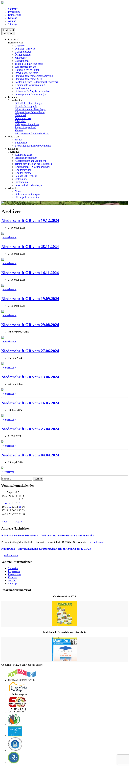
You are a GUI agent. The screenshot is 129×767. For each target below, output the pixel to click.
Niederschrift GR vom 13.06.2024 (30, 377)
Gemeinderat (21, 60)
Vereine (19, 130)
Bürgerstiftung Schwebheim (30, 112)
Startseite (13, 8)
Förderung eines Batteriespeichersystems (36, 82)
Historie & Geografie (26, 106)
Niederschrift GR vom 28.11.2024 (30, 246)
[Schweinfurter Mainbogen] (18, 694)
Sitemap (12, 24)
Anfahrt (12, 21)
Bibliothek (20, 121)
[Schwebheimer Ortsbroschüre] (64, 614)
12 (10, 506)
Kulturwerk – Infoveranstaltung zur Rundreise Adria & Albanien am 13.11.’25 (46, 548)
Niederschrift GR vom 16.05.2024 (30, 403)
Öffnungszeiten (23, 54)
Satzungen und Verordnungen (30, 94)
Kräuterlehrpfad (23, 172)
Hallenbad (20, 115)
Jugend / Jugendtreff (25, 127)
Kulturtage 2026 (23, 154)
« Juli (5, 521)
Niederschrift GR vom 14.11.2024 (30, 272)
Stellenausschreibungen (27, 194)
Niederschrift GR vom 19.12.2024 (30, 220)
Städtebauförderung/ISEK (28, 78)
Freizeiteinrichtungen (26, 157)
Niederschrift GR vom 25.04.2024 (30, 429)
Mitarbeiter (20, 57)
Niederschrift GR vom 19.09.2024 (30, 298)
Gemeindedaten (23, 51)
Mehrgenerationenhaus (27, 124)
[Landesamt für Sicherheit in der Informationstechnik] (15, 750)
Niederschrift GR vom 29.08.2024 (30, 325)
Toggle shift (8, 30)
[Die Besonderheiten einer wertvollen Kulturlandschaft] (14, 724)
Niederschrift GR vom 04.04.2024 (30, 455)
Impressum (14, 11)
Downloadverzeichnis (26, 72)
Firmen (18, 139)
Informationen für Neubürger (30, 109)
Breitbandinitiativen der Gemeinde (33, 145)
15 (20, 506)
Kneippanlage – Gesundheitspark (32, 166)
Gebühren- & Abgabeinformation (32, 91)
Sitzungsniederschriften (27, 197)
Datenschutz (14, 14)
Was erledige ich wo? (26, 66)
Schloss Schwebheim (26, 175)
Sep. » (18, 521)
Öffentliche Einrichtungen (28, 103)
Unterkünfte (21, 179)
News (18, 191)
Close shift (8, 33)
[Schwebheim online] (2, 3)
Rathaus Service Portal (27, 69)
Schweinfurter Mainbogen (28, 185)
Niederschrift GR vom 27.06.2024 (30, 351)
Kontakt (12, 18)
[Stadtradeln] (14, 762)
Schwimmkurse (23, 118)
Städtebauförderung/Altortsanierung (34, 75)
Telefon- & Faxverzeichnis (29, 63)
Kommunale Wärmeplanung (30, 85)
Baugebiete (21, 142)
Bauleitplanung (23, 88)
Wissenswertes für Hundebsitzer (32, 133)
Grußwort (20, 45)
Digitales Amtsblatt (25, 48)
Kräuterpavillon (23, 169)
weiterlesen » (9, 237)
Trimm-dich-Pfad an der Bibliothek (33, 163)
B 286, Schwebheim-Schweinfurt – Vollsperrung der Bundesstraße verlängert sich (47, 535)
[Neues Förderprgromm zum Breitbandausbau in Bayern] (22, 680)
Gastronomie (21, 182)
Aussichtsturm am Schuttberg (30, 160)
